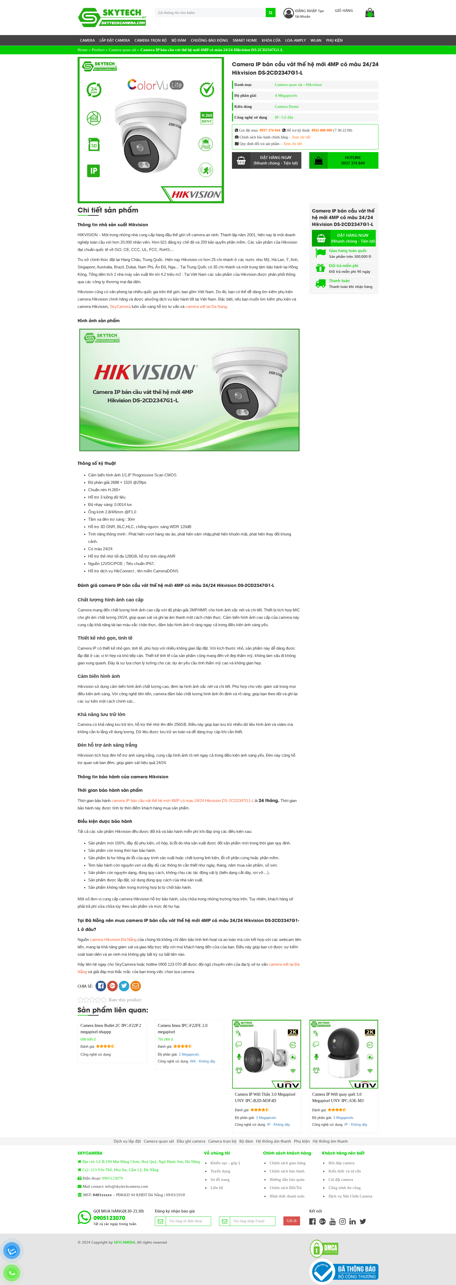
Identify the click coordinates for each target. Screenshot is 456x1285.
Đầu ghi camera (191, 1141)
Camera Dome (287, 106)
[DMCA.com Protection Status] (322, 1249)
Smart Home (245, 40)
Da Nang (206, 306)
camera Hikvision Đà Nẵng (113, 939)
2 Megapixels (189, 1054)
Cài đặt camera (341, 1179)
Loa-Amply (295, 40)
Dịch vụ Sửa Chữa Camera (350, 1196)
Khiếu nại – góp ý (225, 1163)
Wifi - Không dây (202, 1061)
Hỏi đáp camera (342, 1163)
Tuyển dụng (220, 1171)
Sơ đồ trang (220, 1179)
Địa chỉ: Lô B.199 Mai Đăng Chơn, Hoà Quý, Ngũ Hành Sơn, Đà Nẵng (141, 1162)
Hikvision (314, 85)
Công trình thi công (345, 1188)
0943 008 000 (322, 130)
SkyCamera (120, 306)
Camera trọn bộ (151, 40)
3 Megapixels (266, 1118)
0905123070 (112, 1178)
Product (98, 50)
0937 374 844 (270, 130)
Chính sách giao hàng (288, 1163)
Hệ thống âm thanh (273, 1141)
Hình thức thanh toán (287, 1196)
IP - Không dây (278, 1125)
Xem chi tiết (301, 137)
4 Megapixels (286, 95)
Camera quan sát (122, 50)
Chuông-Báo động (209, 40)
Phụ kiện (334, 40)
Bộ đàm (179, 40)
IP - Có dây (284, 117)
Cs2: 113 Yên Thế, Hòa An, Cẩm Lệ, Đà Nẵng (120, 1170)
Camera (87, 40)
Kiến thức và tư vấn (345, 1171)
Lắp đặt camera (114, 40)
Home (83, 50)
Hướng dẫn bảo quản (287, 1179)
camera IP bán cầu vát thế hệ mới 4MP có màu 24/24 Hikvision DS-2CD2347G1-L (183, 800)
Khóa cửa (271, 40)
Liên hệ (217, 1188)
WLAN (316, 40)
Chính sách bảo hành (287, 1171)
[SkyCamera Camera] (112, 17)
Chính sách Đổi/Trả (286, 1188)
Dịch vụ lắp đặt (127, 1141)
